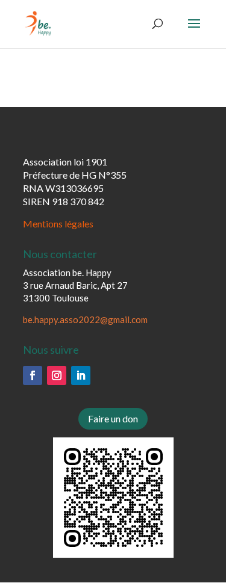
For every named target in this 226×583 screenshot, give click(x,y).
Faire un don (113, 418)
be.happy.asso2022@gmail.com (85, 319)
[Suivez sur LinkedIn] (80, 375)
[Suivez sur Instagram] (56, 375)
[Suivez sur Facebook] (32, 375)
